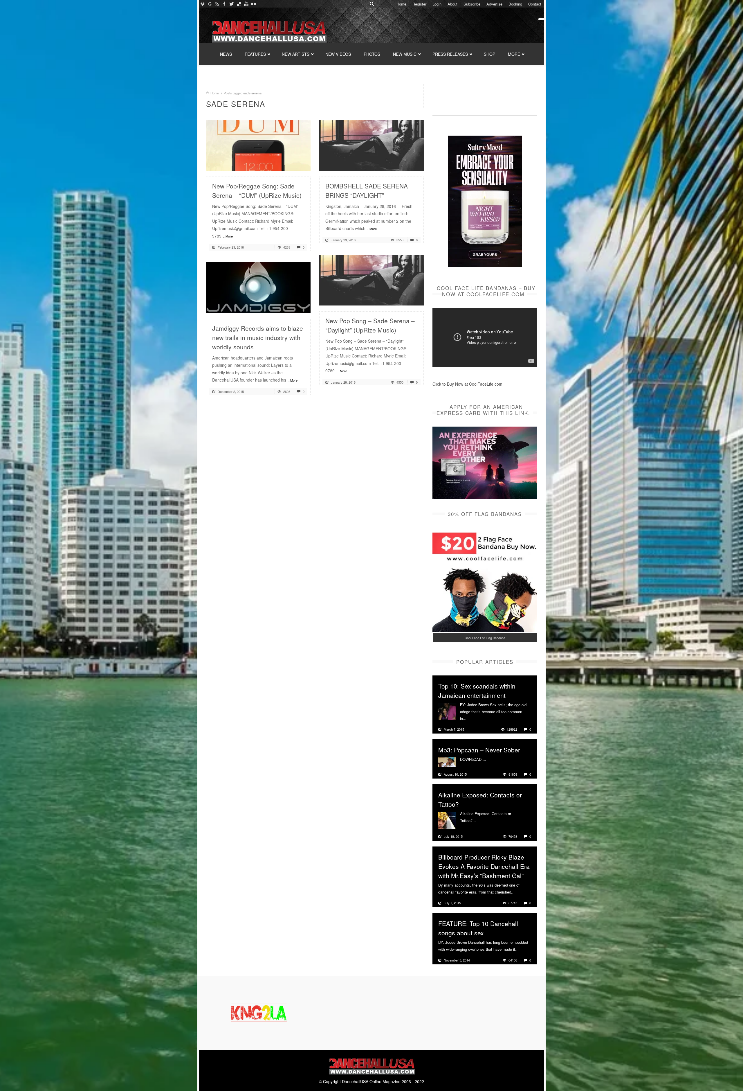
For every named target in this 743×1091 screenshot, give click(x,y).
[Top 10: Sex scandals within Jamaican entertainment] (447, 711)
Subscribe (472, 4)
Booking (515, 4)
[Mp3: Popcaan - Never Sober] (447, 761)
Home (401, 4)
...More (228, 236)
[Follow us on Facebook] (224, 4)
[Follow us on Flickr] (253, 4)
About (452, 4)
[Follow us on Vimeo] (202, 4)
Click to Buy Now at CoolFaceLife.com (467, 384)
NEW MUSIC (404, 54)
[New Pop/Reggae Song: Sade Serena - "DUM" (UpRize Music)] (258, 145)
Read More (290, 164)
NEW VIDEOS (338, 54)
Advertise (494, 4)
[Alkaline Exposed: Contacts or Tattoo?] (447, 820)
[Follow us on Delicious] (238, 4)
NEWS (226, 54)
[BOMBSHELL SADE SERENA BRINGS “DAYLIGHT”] (371, 145)
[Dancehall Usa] (268, 30)
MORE (514, 54)
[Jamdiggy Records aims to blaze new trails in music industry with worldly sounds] (258, 287)
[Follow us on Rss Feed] (217, 4)
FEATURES (255, 54)
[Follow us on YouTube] (246, 4)
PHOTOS (372, 54)
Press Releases (450, 54)
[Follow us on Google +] (209, 4)
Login (436, 4)
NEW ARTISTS (295, 54)
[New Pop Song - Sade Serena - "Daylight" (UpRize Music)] (371, 279)
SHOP (489, 54)
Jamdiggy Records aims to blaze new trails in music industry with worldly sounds (257, 337)
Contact (534, 4)
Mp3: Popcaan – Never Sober (479, 749)
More (471, 718)
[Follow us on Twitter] (231, 4)
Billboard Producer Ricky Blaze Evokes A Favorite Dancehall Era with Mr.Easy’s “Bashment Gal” (484, 866)
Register (419, 4)
